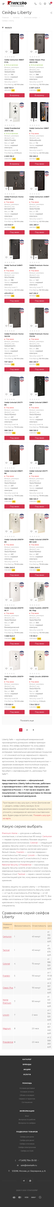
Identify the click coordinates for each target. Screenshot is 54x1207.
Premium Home (9, 833)
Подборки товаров (27, 1132)
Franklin (20, 852)
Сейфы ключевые (27, 1144)
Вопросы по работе (27, 1119)
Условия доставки (27, 1088)
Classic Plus (8, 988)
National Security (10, 864)
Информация (27, 1111)
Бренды (27, 1064)
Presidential (25, 864)
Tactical (21, 874)
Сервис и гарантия (27, 1099)
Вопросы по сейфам (27, 1123)
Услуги (27, 1074)
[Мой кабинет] (45, 4)
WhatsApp (30, 1180)
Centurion (47, 836)
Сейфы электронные (27, 1147)
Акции (27, 1069)
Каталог (27, 1059)
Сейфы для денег (27, 1140)
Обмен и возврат (27, 1095)
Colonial (34, 842)
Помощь (27, 1083)
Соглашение (27, 1102)
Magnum (7, 1028)
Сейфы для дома (27, 1137)
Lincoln (31, 855)
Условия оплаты (27, 1092)
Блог (27, 1116)
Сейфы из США (27, 1151)
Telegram (23, 1180)
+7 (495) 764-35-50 (27, 1160)
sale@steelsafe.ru (29, 1165)
